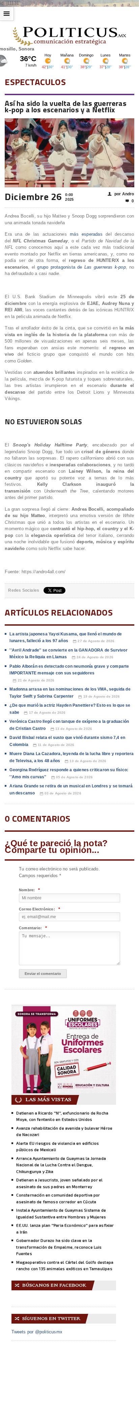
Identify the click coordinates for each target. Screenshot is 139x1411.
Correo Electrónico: (39, 909)
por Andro (121, 194)
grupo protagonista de (81, 267)
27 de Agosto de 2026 (93, 641)
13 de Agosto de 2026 (71, 729)
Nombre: (29, 890)
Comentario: (33, 928)
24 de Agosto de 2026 (92, 657)
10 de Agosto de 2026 (85, 761)
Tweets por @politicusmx (36, 1331)
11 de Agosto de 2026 (53, 745)
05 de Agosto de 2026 (72, 777)
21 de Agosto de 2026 (33, 680)
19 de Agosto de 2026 (99, 697)
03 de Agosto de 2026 (60, 793)
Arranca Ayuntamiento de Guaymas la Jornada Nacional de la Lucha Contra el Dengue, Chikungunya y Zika (61, 1165)
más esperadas (86, 234)
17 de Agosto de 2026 (44, 713)
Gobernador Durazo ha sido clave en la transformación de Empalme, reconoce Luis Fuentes (59, 1247)
